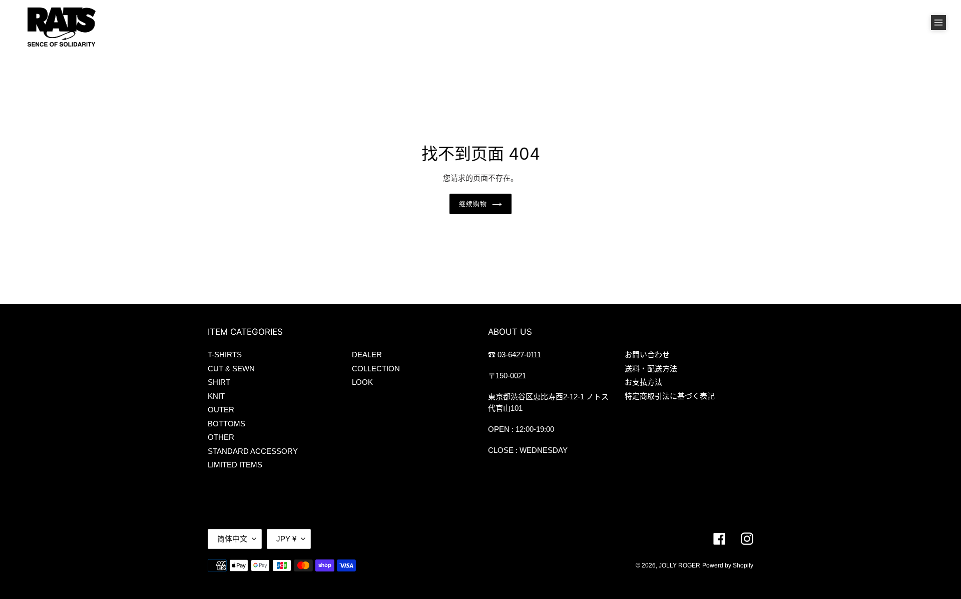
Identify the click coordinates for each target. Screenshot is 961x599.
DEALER (367, 354)
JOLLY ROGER (679, 565)
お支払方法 (643, 382)
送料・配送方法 (651, 368)
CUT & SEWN (231, 368)
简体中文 (232, 538)
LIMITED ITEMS (235, 464)
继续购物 (473, 204)
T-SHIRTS (225, 354)
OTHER (221, 437)
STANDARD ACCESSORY (253, 451)
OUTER (221, 409)
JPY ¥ (286, 538)
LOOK (362, 382)
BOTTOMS (226, 423)
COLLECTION (376, 368)
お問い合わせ (647, 354)
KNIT (216, 396)
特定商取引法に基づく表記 (670, 396)
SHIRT (219, 382)
